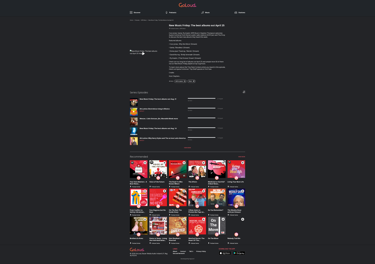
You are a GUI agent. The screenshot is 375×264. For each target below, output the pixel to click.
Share (190, 81)
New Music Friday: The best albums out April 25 (160, 20)
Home (131, 20)
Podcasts (137, 20)
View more (187, 147)
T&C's (191, 251)
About (175, 251)
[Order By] (244, 92)
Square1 (191, 259)
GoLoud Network (179, 253)
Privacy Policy (201, 251)
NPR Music (144, 20)
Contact (183, 251)
